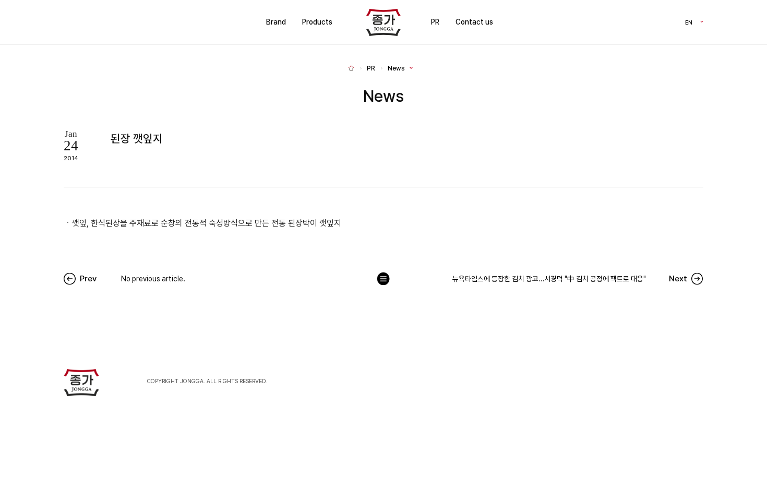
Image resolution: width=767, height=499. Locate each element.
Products (317, 22)
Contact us (474, 22)
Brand (276, 22)
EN (688, 22)
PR (435, 22)
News (396, 68)
